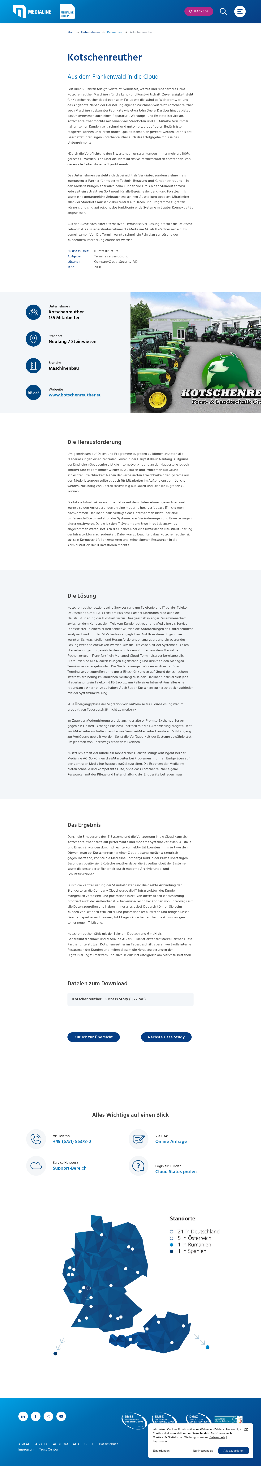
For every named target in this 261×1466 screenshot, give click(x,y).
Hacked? (200, 11)
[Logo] (32, 11)
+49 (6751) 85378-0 (72, 1141)
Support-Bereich (70, 1168)
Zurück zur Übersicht (93, 1037)
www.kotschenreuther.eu (75, 395)
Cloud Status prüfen (176, 1171)
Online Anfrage (171, 1141)
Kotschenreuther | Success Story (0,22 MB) (109, 999)
